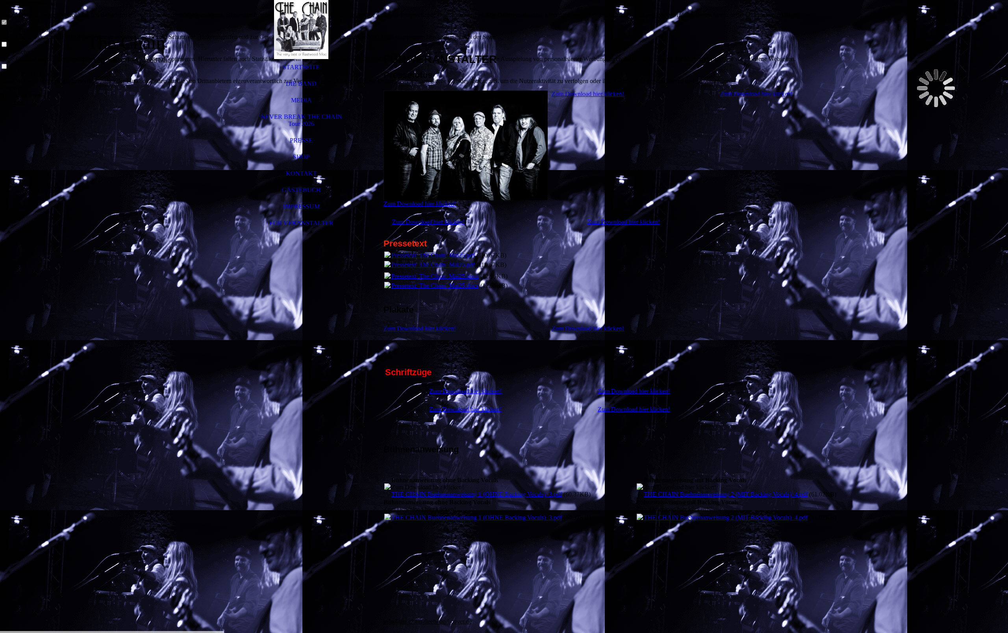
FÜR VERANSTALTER (301, 223)
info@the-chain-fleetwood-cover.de (428, 621)
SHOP (301, 157)
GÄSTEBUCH (301, 190)
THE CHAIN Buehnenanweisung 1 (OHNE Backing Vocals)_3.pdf (476, 494)
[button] (401, 88)
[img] (126, 316)
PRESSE (301, 140)
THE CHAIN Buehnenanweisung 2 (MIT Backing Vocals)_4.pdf (726, 494)
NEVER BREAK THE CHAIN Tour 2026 (301, 120)
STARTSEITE (301, 67)
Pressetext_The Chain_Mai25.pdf (433, 255)
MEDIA (301, 100)
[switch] (4, 22)
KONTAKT (301, 173)
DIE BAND (301, 83)
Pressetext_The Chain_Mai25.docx (435, 276)
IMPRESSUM (301, 206)
